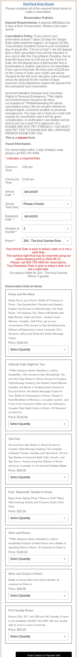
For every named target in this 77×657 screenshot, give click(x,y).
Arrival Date (9, 193)
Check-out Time (12, 181)
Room (10, 240)
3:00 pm (27, 167)
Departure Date (12, 218)
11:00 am (28, 179)
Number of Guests (12, 230)
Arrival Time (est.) (12, 205)
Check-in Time (11, 168)
